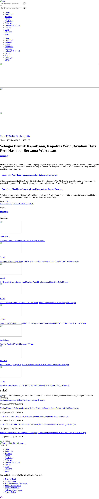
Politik (7, 19)
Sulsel (22, 136)
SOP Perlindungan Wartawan (16, 483)
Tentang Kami (10, 479)
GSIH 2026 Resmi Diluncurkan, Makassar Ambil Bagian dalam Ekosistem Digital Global (34, 416)
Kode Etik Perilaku (12, 488)
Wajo (7, 30)
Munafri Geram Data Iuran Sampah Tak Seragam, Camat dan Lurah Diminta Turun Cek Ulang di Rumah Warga (43, 433)
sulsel (31, 204)
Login (7, 34)
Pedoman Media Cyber (13, 490)
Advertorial (9, 14)
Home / (3, 136)
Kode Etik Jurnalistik (13, 486)
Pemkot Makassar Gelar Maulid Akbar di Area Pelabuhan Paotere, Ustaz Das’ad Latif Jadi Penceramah (39, 408)
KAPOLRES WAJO (20, 204)
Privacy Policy (10, 492)
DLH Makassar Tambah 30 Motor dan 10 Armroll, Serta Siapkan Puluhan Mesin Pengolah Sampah (38, 424)
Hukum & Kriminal (12, 25)
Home (7, 12)
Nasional (8, 17)
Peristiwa (8, 23)
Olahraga (8, 32)
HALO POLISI (12, 136)
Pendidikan (9, 21)
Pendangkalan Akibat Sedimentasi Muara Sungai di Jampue (22, 400)
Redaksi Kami (10, 481)
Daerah (7, 27)
